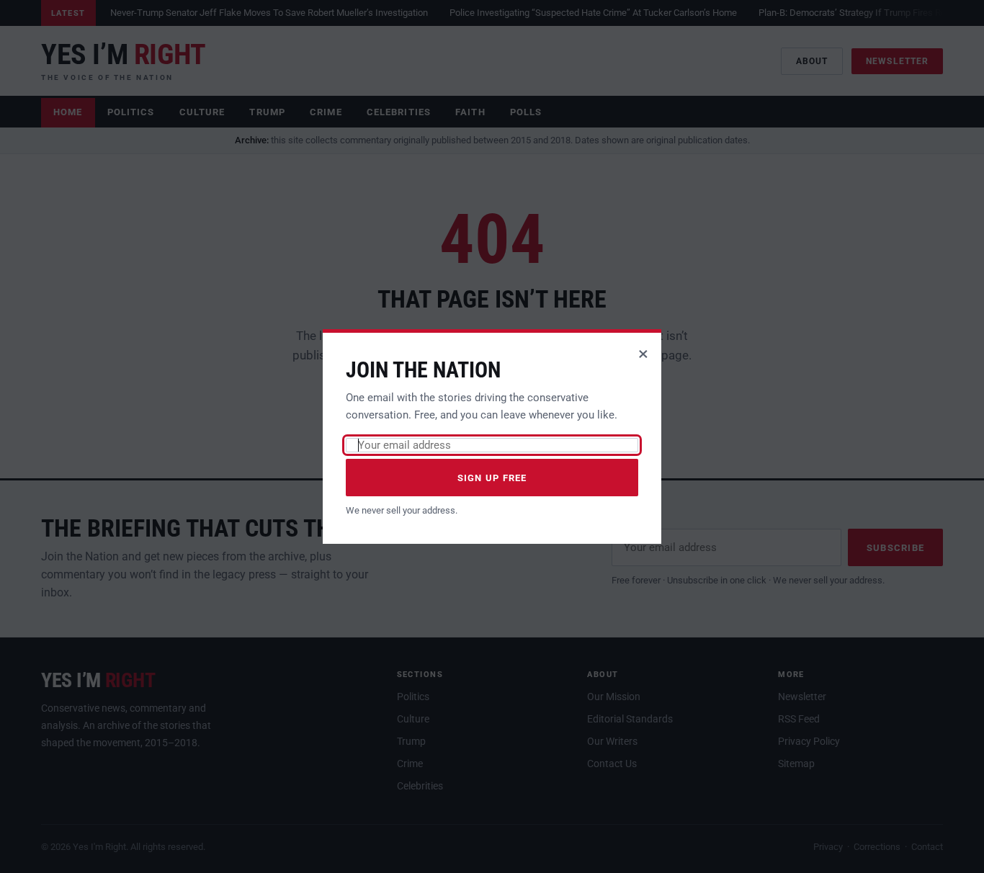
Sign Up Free (492, 478)
